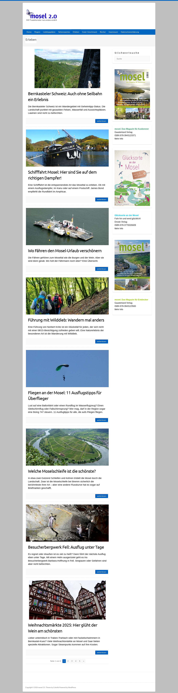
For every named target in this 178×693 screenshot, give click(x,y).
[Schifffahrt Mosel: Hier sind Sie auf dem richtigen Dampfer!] (67, 148)
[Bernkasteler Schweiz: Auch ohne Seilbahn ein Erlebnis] (67, 68)
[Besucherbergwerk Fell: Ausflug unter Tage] (67, 523)
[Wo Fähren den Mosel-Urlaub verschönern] (67, 226)
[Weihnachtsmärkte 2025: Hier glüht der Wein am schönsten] (67, 600)
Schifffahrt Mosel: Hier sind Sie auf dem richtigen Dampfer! (62, 174)
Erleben (76, 32)
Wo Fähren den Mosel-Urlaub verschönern (65, 250)
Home (29, 32)
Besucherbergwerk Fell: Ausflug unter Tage (66, 547)
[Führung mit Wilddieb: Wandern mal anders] (67, 295)
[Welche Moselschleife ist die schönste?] (67, 447)
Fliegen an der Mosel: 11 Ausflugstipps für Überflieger (64, 395)
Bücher (103, 32)
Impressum (113, 32)
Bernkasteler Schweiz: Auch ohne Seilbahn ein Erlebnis (65, 96)
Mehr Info (119, 139)
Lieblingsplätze (49, 32)
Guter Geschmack (89, 32)
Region (37, 32)
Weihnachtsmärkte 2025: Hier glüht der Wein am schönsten (62, 627)
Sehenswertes (64, 32)
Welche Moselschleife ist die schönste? (62, 471)
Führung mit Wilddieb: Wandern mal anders (66, 319)
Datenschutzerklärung (130, 32)
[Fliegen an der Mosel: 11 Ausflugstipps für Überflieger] (67, 368)
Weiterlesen (101, 121)
